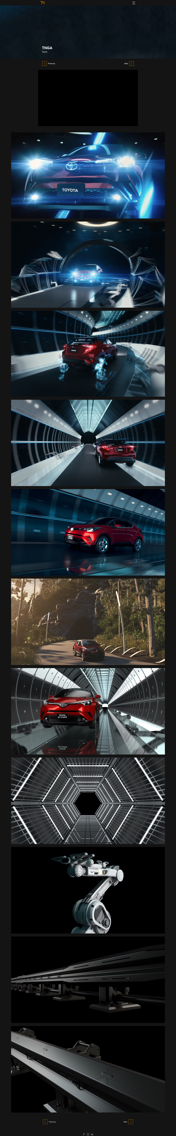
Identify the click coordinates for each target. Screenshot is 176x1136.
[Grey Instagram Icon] (88, 1133)
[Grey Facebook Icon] (83, 1133)
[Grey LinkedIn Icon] (92, 1133)
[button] (133, 3)
